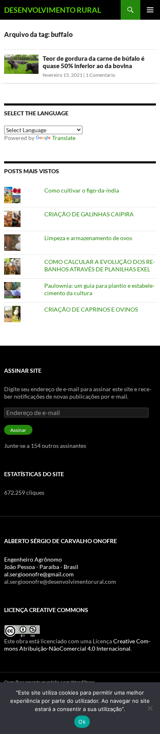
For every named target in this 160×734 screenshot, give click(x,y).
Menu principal (150, 10)
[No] (150, 708)
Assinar (18, 430)
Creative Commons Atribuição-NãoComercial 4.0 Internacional (77, 645)
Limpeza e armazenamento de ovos (88, 237)
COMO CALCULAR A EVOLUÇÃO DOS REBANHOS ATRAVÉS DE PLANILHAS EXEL (99, 265)
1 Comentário (100, 75)
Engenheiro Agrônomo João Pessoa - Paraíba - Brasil (41, 563)
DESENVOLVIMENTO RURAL (52, 9)
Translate (63, 137)
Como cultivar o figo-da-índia (81, 190)
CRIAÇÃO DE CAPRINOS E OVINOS (91, 309)
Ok (82, 721)
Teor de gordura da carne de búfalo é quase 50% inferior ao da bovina (93, 62)
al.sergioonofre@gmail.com (39, 574)
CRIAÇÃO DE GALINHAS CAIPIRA (89, 214)
